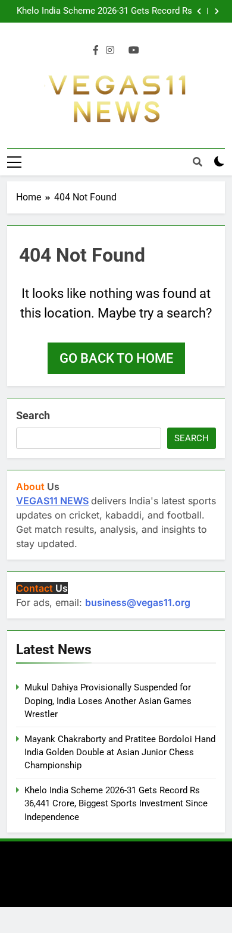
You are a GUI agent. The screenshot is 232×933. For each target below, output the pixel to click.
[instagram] (110, 50)
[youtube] (134, 50)
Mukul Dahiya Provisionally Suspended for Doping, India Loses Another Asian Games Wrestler (108, 701)
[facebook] (95, 50)
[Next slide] (217, 11)
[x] (121, 50)
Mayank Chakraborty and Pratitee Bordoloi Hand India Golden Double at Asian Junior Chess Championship (119, 752)
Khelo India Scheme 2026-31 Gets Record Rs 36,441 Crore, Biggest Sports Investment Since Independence (100, 11)
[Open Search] (197, 162)
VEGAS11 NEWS (52, 501)
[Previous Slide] (199, 11)
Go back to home (116, 358)
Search (33, 415)
